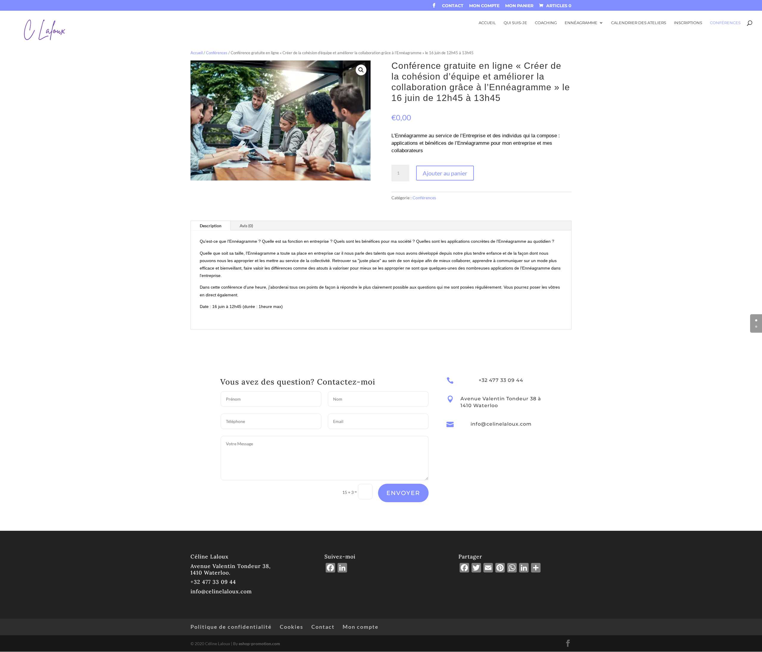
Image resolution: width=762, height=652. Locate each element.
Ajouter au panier (445, 173)
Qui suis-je (515, 23)
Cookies (291, 626)
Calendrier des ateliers (638, 23)
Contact (452, 6)
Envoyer (403, 493)
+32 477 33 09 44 (213, 581)
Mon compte (484, 6)
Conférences (725, 23)
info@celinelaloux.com (501, 424)
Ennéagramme (581, 23)
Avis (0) (246, 225)
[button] (361, 70)
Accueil (487, 23)
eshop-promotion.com (259, 643)
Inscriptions (688, 23)
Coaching (546, 23)
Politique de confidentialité (231, 626)
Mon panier (519, 6)
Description (210, 225)
